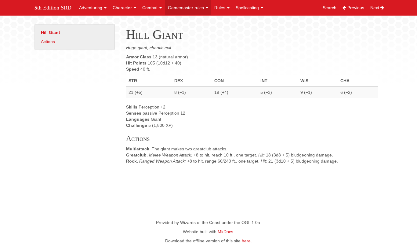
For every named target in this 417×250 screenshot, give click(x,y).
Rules (220, 7)
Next (375, 7)
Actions (48, 41)
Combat (150, 7)
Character (123, 7)
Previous (355, 7)
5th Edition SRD (52, 8)
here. (247, 240)
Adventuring (91, 7)
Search (329, 7)
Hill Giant (50, 32)
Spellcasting (248, 7)
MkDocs (225, 231)
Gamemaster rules (186, 7)
